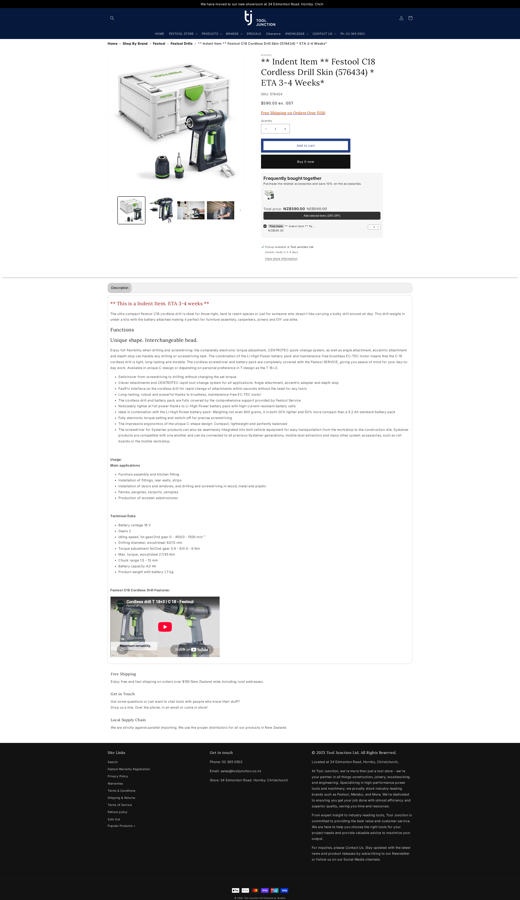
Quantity (266, 120)
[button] (112, 18)
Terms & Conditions (121, 790)
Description (119, 288)
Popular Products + (121, 825)
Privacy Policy (118, 776)
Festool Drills (182, 43)
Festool (159, 43)
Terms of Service (120, 805)
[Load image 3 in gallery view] (191, 210)
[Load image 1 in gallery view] (131, 210)
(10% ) (322, 215)
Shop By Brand (135, 43)
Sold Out (114, 819)
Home (112, 43)
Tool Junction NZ (253, 898)
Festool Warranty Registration (129, 769)
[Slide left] (112, 210)
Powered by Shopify (274, 898)
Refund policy (118, 812)
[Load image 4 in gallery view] (220, 210)
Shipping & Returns (121, 797)
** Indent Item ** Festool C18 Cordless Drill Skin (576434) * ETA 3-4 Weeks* (300, 226)
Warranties (115, 783)
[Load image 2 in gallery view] (161, 210)
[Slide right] (240, 210)
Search (113, 762)
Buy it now (305, 162)
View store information (281, 258)
